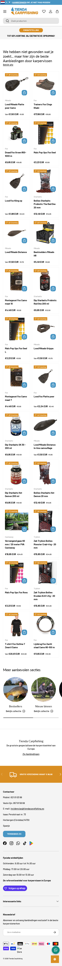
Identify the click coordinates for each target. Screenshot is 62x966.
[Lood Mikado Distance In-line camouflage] (45, 425)
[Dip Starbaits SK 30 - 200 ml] (16, 425)
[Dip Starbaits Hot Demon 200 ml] (16, 473)
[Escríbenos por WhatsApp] (56, 950)
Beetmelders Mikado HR (44, 254)
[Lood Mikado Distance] (16, 232)
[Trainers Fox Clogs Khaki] (45, 85)
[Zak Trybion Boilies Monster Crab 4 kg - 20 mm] (45, 521)
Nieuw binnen (43, 706)
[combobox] (31, 21)
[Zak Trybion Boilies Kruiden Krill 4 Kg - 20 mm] (45, 573)
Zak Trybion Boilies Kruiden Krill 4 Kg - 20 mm (44, 596)
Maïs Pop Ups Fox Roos (16, 592)
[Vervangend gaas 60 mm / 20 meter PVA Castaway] (16, 521)
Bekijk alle (8, 64)
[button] (57, 11)
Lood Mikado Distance (16, 252)
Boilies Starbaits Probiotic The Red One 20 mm (45, 204)
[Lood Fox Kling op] (16, 181)
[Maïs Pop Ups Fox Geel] (45, 133)
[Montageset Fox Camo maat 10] (16, 281)
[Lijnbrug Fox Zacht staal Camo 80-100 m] (45, 624)
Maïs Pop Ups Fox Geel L (16, 350)
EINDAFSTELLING (31, 30)
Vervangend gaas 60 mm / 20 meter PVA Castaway (15, 544)
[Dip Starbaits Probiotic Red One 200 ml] (45, 281)
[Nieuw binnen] (43, 689)
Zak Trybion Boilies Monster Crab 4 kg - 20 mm (45, 544)
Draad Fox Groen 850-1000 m (15, 154)
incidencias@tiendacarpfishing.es (27, 808)
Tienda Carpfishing (15, 958)
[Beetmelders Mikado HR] (45, 232)
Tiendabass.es (14, 834)
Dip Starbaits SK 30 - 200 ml (15, 446)
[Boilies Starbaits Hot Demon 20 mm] (45, 473)
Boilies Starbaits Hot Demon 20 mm (44, 494)
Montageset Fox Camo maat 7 (16, 398)
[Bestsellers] (15, 689)
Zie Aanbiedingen (31, 754)
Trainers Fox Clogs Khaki (43, 106)
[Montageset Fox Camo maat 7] (16, 377)
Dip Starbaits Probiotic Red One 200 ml (45, 302)
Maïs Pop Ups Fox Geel (45, 152)
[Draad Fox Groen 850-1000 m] (16, 133)
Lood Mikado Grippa (43, 348)
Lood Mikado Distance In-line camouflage (45, 446)
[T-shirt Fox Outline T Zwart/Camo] (16, 624)
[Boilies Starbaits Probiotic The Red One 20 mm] (45, 181)
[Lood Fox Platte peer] (45, 377)
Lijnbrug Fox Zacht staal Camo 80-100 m (44, 646)
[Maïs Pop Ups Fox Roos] (16, 573)
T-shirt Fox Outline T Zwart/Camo (15, 646)
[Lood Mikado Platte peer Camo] (16, 85)
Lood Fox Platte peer (44, 396)
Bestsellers (15, 706)
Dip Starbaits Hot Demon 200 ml (13, 494)
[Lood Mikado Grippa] (45, 329)
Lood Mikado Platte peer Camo (14, 106)
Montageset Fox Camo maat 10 (16, 302)
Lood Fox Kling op (13, 200)
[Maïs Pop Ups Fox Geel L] (16, 329)
